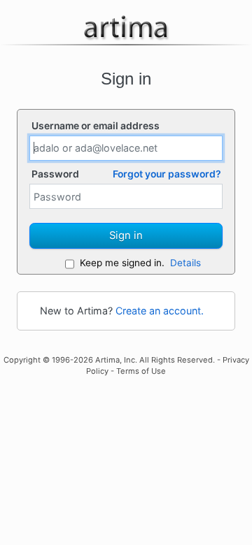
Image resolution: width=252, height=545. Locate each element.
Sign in (126, 235)
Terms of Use (141, 371)
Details (185, 262)
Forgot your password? (167, 174)
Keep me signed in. (122, 262)
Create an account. (159, 311)
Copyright (22, 360)
